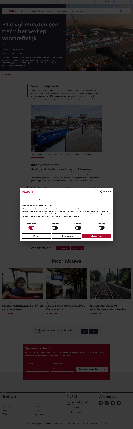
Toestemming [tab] (35, 199)
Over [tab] (97, 199)
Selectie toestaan (66, 236)
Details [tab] (66, 199)
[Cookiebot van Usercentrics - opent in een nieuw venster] (102, 192)
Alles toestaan (96, 236)
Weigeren (36, 236)
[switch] (55, 228)
